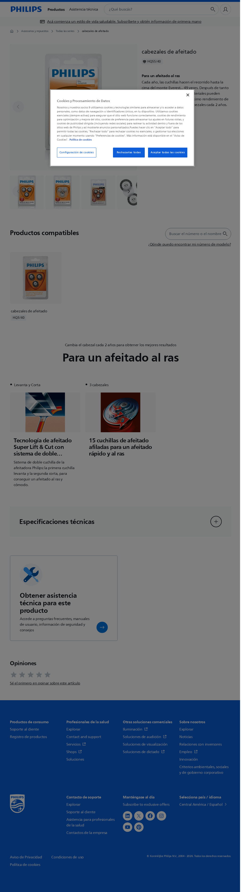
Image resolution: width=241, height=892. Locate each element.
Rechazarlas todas (129, 152)
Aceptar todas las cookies (168, 152)
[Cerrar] (188, 95)
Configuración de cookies (77, 152)
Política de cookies (80, 139)
